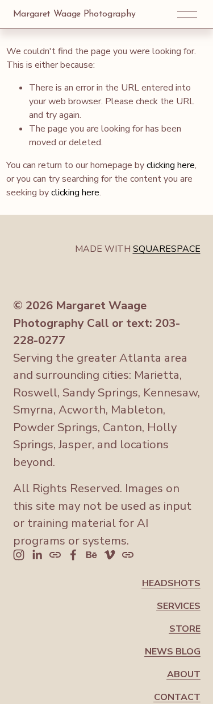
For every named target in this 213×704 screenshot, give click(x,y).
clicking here (171, 165)
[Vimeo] (109, 554)
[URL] (55, 554)
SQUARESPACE (167, 249)
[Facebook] (73, 554)
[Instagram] (18, 554)
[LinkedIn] (37, 554)
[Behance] (91, 554)
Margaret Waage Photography (74, 14)
